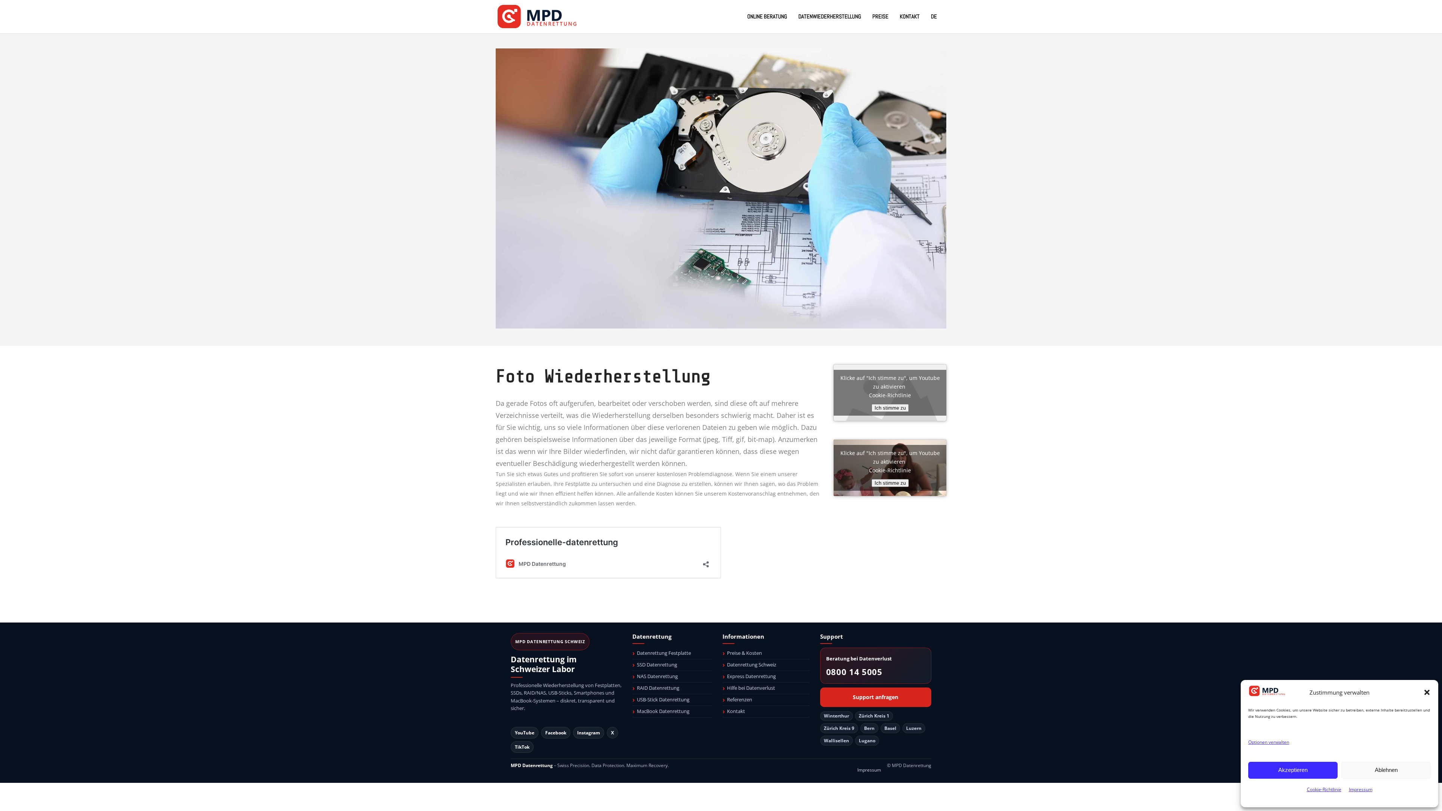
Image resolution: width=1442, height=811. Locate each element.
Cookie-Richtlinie (1324, 789)
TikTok (522, 747)
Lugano (867, 740)
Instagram (588, 733)
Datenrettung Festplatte (664, 653)
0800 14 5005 (854, 672)
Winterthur (836, 716)
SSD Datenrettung (657, 664)
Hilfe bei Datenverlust (751, 687)
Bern (869, 728)
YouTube (524, 733)
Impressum (1361, 789)
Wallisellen (836, 740)
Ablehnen (1386, 770)
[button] (1427, 692)
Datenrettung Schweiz (751, 664)
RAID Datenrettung (658, 687)
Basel (890, 728)
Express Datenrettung (751, 676)
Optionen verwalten (1268, 742)
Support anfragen (875, 697)
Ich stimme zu (890, 408)
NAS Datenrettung (657, 676)
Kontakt (736, 711)
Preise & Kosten (744, 653)
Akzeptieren (1293, 770)
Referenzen (739, 699)
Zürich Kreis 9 (839, 728)
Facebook (555, 733)
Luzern (914, 728)
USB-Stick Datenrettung (663, 699)
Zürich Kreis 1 (874, 716)
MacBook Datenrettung (663, 711)
